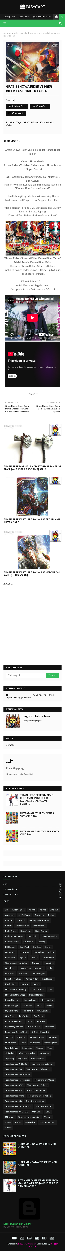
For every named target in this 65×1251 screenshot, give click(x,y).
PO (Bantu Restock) (14, 1021)
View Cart (42, 106)
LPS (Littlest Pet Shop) (15, 994)
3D (33, 884)
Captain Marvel (12, 941)
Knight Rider (11, 984)
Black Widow (39, 925)
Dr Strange (24, 952)
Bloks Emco (10, 931)
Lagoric (36, 984)
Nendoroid (28, 1010)
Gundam (36, 963)
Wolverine (30, 1122)
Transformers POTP (36, 1090)
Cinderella (28, 941)
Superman (27, 1048)
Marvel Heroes (36, 994)
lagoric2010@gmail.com (18, 697)
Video (16, 33)
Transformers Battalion (42, 1064)
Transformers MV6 (14, 1085)
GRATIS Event (31, 122)
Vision (18, 1122)
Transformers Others (37, 1085)
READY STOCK (33, 894)
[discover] (37, 1238)
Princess (41, 1021)
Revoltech (49, 1026)
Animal (32, 909)
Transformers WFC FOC (16, 1111)
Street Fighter (50, 1042)
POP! (30, 1021)
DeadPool (24, 947)
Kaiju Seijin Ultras (13, 979)
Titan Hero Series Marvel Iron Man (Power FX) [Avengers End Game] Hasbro (37, 799)
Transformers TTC (43, 1106)
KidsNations (48, 979)
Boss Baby (32, 936)
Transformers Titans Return (18, 1106)
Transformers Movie (44, 1080)
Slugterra (53, 1037)
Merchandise (47, 1000)
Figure (23, 957)
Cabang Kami (9, 16)
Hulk (49, 968)
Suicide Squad (11, 1048)
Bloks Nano (25, 931)
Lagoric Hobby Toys (36, 716)
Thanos (39, 1048)
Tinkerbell (10, 1053)
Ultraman (9, 1117)
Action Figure (33, 889)
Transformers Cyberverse (38, 1069)
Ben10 (8, 925)
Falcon (51, 952)
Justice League (38, 973)
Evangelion (39, 952)
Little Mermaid (37, 989)
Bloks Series (41, 931)
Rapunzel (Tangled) (14, 1026)
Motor (49, 1005)
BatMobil (21, 920)
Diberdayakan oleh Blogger (17, 1223)
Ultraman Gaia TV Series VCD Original (39, 833)
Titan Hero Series (27, 1053)
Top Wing (9, 1058)
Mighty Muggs (11, 1005)
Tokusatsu (44, 1053)
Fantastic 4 (10, 957)
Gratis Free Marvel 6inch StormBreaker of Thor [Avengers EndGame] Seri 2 (32, 468)
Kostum (24, 984)
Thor (49, 1048)
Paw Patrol (38, 1016)
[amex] (51, 1238)
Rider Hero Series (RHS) (16, 1032)
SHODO (9, 1037)
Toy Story (22, 1058)
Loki (50, 989)
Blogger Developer (27, 1243)
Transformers (37, 1058)
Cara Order (24, 16)
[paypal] (14, 1238)
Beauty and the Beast (39, 920)
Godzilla (34, 957)
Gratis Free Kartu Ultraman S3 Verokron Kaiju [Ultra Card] (31, 574)
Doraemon (10, 952)
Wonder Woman (47, 1122)
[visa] (22, 1238)
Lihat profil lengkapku (32, 720)
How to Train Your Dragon (31, 968)
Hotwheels (10, 968)
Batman (8, 920)
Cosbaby (41, 941)
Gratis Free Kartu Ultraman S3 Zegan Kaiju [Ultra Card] (32, 521)
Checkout (17, 113)
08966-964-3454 (43, 16)
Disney (48, 947)
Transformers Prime (14, 1095)
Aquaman (9, 915)
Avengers (39, 915)
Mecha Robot (30, 1000)
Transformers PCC (14, 1090)
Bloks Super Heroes (14, 936)
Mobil (39, 1005)
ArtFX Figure (25, 915)
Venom (47, 1117)
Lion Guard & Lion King (15, 989)
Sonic (23, 1042)
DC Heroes (10, 947)
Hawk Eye (49, 963)
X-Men (8, 1127)
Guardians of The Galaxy (16, 963)
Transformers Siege (35, 1101)
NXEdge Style (43, 1010)
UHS (48, 1111)
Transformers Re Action (40, 1095)
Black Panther (22, 925)
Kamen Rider (47, 122)
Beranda (7, 33)
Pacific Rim (24, 1016)
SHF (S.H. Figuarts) (40, 1032)
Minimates (28, 1005)
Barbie (51, 915)
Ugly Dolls (36, 1111)
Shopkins (21, 1037)
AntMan (54, 909)
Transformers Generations (17, 1074)
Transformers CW (13, 1069)
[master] (29, 1238)
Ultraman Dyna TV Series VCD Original (37, 815)
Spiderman (35, 1042)
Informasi (9, 973)
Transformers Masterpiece (17, 1080)
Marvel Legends (12, 1000)
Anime (43, 909)
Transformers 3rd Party (16, 1064)
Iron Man (23, 973)
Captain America (49, 936)
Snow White (10, 1042)
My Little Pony (11, 1010)
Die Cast (37, 947)
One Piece (10, 1016)
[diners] (44, 1238)
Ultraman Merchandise (29, 1117)
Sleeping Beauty (37, 1037)
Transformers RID (13, 1101)
